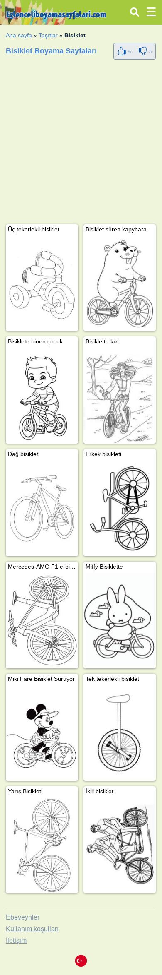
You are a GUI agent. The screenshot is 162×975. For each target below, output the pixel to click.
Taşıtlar (48, 35)
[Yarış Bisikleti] (42, 845)
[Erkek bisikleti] (119, 508)
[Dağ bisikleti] (42, 508)
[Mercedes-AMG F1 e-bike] (42, 621)
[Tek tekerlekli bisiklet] (119, 733)
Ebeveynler (22, 917)
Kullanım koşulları (32, 928)
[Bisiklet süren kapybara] (119, 283)
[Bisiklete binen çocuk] (42, 396)
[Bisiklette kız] (119, 396)
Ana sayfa (19, 35)
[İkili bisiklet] (119, 845)
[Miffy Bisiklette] (119, 621)
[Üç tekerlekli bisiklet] (42, 283)
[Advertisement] (81, 143)
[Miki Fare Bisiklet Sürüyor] (42, 733)
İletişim (16, 940)
